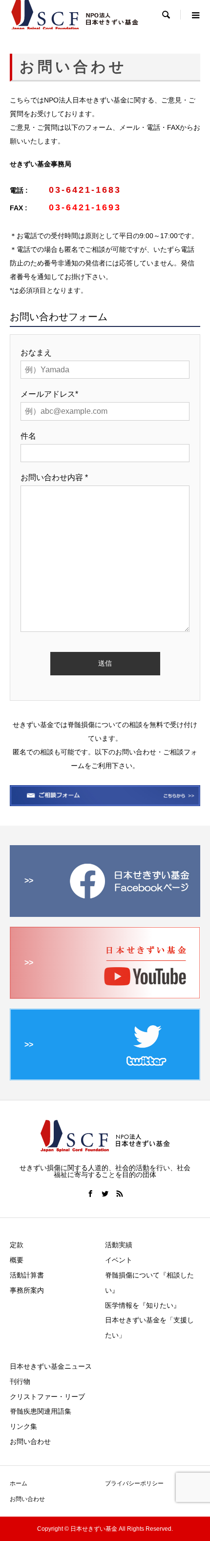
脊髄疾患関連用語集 (40, 1411)
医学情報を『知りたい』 (142, 1305)
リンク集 (23, 1426)
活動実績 (118, 1245)
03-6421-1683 (85, 190)
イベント (118, 1260)
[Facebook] (90, 1193)
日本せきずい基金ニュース (51, 1366)
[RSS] (119, 1193)
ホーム (18, 1483)
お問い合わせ (30, 1441)
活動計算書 (27, 1275)
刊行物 (20, 1381)
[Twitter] (105, 1193)
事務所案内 (27, 1290)
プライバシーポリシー (134, 1483)
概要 (16, 1260)
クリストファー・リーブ (47, 1396)
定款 (16, 1245)
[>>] (105, 913)
